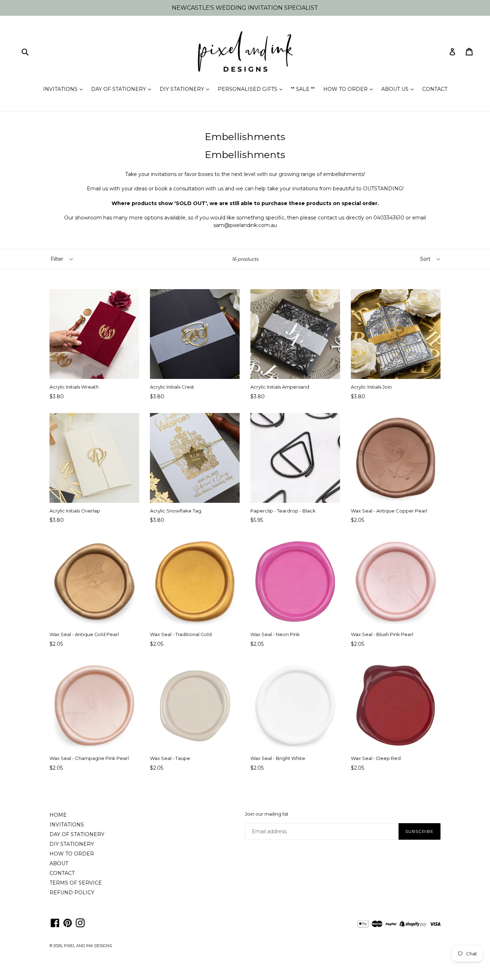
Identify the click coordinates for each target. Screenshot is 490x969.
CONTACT (434, 89)
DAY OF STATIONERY (119, 89)
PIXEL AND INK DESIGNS (88, 945)
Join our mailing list (266, 814)
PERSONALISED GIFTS (248, 89)
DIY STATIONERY (183, 89)
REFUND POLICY (72, 892)
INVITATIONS (61, 89)
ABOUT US (395, 89)
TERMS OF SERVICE (76, 883)
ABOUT (59, 863)
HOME (58, 815)
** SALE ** (303, 89)
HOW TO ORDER (346, 89)
